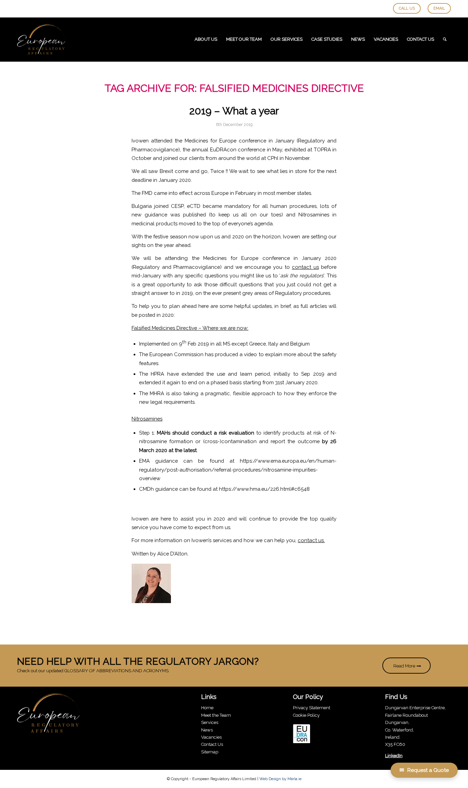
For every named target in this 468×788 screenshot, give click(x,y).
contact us (305, 267)
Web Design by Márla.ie (280, 779)
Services (209, 722)
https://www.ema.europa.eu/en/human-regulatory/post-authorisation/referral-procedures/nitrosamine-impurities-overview (237, 469)
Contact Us (212, 744)
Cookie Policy (306, 715)
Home (207, 707)
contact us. (311, 540)
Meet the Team (216, 715)
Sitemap (209, 751)
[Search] (445, 39)
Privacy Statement (311, 707)
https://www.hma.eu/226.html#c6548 (264, 489)
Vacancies (211, 737)
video (250, 354)
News (207, 730)
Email (439, 8)
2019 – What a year (234, 111)
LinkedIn (394, 755)
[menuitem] (206, 39)
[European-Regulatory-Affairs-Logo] (41, 39)
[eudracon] (301, 734)
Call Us (407, 8)
